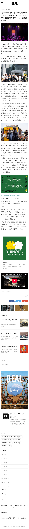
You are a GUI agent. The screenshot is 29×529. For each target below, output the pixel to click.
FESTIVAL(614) (9, 291)
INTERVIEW (7, 443)
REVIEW (16, 440)
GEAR (17, 443)
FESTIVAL (6, 440)
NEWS (18, 437)
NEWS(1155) (3, 291)
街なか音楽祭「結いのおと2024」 (11, 195)
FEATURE (6, 446)
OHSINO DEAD (7, 437)
